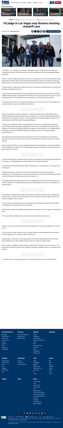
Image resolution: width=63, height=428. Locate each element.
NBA (50, 362)
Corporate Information (38, 392)
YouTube (27, 413)
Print (41, 31)
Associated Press (14, 31)
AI (33, 371)
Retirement (4, 347)
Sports (51, 358)
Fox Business (5, 2)
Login (51, 2)
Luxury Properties (22, 364)
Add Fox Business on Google (54, 31)
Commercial (21, 362)
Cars (3, 366)
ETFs (34, 343)
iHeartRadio (45, 413)
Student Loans (5, 336)
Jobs (34, 383)
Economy (23, 2)
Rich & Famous (5, 362)
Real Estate (21, 358)
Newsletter (39, 413)
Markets (29, 2)
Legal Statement (23, 420)
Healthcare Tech (37, 368)
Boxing (50, 368)
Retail (34, 349)
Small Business (21, 338)
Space (34, 373)
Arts (3, 371)
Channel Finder (37, 381)
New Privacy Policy (20, 416)
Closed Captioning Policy (39, 394)
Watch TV (58, 2)
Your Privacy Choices (32, 416)
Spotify (42, 413)
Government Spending (23, 334)
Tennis (50, 373)
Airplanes (4, 368)
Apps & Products (37, 403)
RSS (36, 413)
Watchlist (35, 2)
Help (40, 416)
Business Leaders (37, 345)
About (35, 379)
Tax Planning (5, 349)
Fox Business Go (37, 401)
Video (19, 379)
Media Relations (37, 390)
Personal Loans (5, 340)
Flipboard (30, 413)
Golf (50, 371)
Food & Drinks (5, 370)
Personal (20, 360)
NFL (50, 360)
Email (44, 31)
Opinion (4, 379)
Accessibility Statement (39, 396)
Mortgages (4, 334)
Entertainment (5, 360)
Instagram (24, 413)
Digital (34, 360)
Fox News (35, 398)
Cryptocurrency (37, 338)
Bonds (34, 342)
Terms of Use (36, 385)
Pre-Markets (36, 351)
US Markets (36, 336)
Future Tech (36, 370)
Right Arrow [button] (60, 12)
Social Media (36, 362)
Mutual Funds (36, 353)
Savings (4, 342)
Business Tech (36, 366)
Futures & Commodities (39, 340)
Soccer (50, 370)
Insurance (4, 343)
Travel (3, 364)
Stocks (35, 334)
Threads (38, 31)
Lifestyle (4, 358)
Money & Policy (21, 336)
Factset (47, 418)
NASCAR (51, 366)
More (40, 2)
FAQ (34, 389)
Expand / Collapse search (48, 2)
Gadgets (35, 364)
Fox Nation (35, 400)
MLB (50, 364)
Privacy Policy (36, 387)
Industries (35, 347)
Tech (34, 358)
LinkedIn (33, 413)
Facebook (32, 31)
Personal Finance (15, 2)
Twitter (35, 31)
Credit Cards (5, 338)
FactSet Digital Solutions (14, 420)
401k (3, 345)
